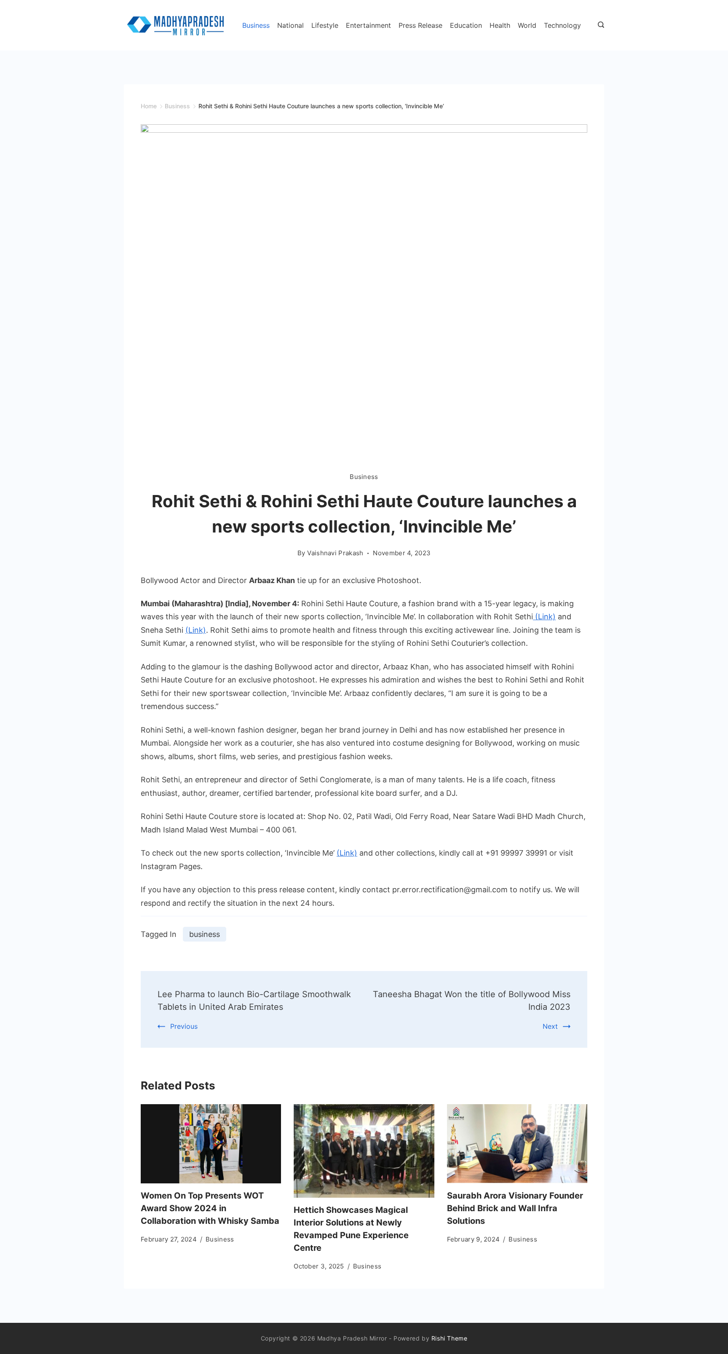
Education (466, 25)
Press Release (420, 25)
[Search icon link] (599, 25)
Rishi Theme (449, 1338)
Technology (562, 25)
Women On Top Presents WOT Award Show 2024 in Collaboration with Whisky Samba (210, 1208)
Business (256, 25)
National (290, 25)
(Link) (544, 616)
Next (550, 1026)
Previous (184, 1026)
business (204, 934)
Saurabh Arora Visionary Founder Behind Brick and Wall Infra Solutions (515, 1208)
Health (500, 25)
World (527, 25)
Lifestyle (324, 25)
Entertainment (368, 25)
